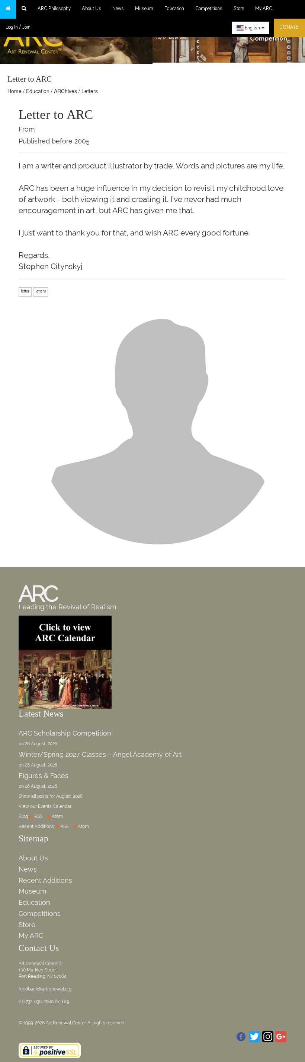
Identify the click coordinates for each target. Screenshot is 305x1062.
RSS (38, 816)
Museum (144, 8)
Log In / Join (18, 27)
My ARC (263, 8)
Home (14, 91)
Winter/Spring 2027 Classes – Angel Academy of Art (100, 754)
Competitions (208, 8)
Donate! (289, 27)
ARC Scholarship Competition (65, 733)
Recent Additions (45, 880)
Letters (89, 91)
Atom (57, 816)
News (118, 8)
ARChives (65, 91)
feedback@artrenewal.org (45, 989)
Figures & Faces (43, 776)
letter (25, 291)
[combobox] (250, 28)
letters (40, 291)
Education (174, 8)
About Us (91, 8)
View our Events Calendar (45, 806)
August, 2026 (69, 796)
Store (239, 8)
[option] (228, 39)
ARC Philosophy (54, 8)
